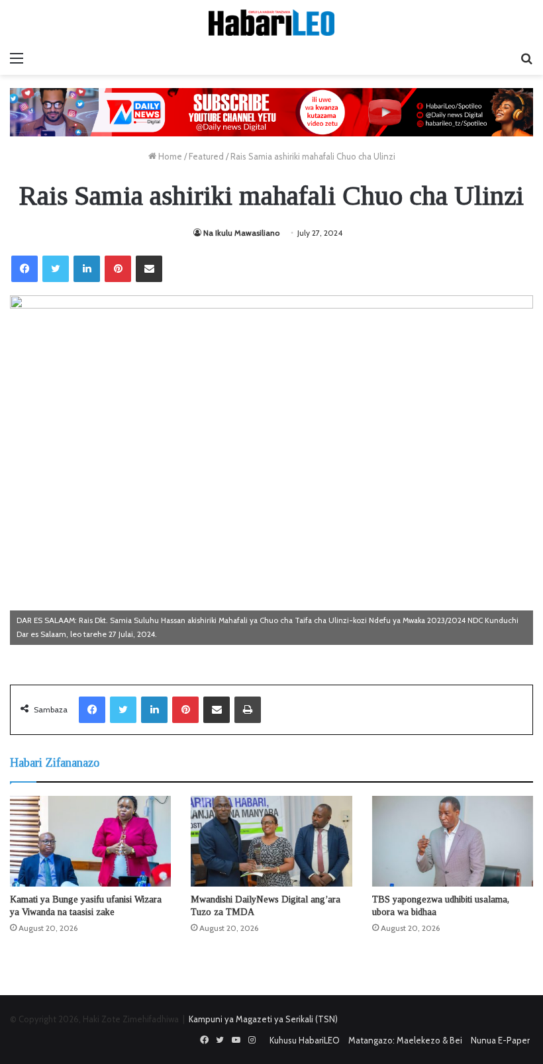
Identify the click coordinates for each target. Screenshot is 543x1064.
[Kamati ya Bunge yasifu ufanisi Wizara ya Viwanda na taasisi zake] (90, 841)
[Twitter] (55, 269)
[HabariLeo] (271, 22)
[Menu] (16, 58)
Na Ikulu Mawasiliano (241, 233)
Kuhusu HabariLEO (305, 1040)
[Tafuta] (526, 58)
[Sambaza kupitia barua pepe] (149, 269)
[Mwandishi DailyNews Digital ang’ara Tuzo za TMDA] (271, 841)
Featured (206, 156)
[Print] (247, 710)
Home (169, 156)
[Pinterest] (118, 269)
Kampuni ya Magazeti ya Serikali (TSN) (263, 1019)
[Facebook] (24, 269)
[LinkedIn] (87, 269)
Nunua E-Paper (500, 1040)
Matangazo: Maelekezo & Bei (405, 1040)
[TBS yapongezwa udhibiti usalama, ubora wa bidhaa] (452, 841)
